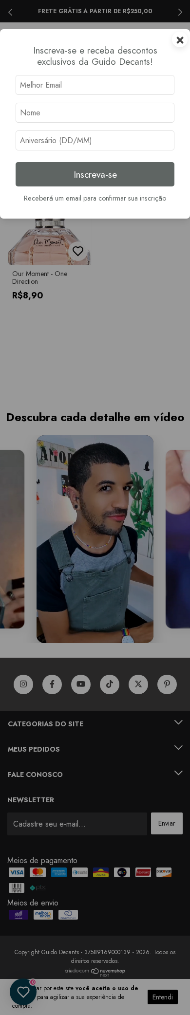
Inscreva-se (95, 174)
